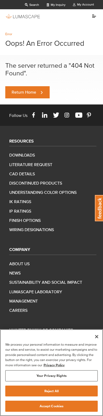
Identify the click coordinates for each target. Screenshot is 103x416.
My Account (85, 4)
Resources (21, 141)
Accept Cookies (52, 406)
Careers (18, 310)
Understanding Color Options (43, 192)
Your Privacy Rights (51, 376)
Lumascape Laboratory (35, 291)
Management (23, 301)
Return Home (24, 92)
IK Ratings (20, 201)
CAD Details (22, 173)
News (15, 273)
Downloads (22, 155)
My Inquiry (57, 4)
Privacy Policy (54, 365)
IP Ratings (20, 211)
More (92, 16)
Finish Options (25, 220)
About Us (19, 263)
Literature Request (30, 164)
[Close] (96, 336)
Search (34, 4)
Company (19, 249)
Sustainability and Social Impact (45, 282)
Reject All (51, 391)
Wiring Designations (31, 229)
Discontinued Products (35, 183)
